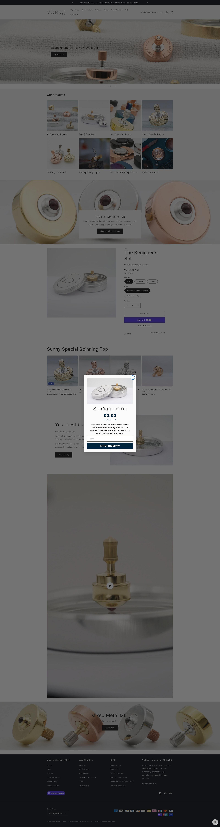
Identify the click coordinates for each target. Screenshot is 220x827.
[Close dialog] (133, 378)
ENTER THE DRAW (110, 445)
